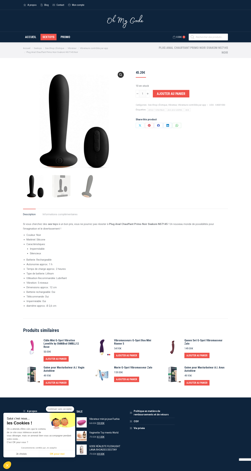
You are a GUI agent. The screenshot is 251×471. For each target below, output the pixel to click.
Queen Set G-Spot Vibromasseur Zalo (203, 342)
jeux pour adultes (175, 110)
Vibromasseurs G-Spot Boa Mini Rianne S (132, 342)
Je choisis (21, 453)
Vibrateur (172, 105)
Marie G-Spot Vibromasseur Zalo (133, 367)
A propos (32, 411)
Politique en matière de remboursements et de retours (151, 413)
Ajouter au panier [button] (56, 359)
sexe (187, 110)
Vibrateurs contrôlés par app (192, 105)
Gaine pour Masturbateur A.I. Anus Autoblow (204, 369)
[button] (121, 75)
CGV (136, 421)
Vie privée (139, 428)
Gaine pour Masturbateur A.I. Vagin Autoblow (64, 369)
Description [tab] (29, 214)
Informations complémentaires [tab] (60, 214)
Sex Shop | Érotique (157, 105)
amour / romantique (156, 110)
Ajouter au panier (171, 94)
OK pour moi (57, 453)
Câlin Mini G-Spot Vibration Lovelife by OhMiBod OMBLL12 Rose (61, 343)
